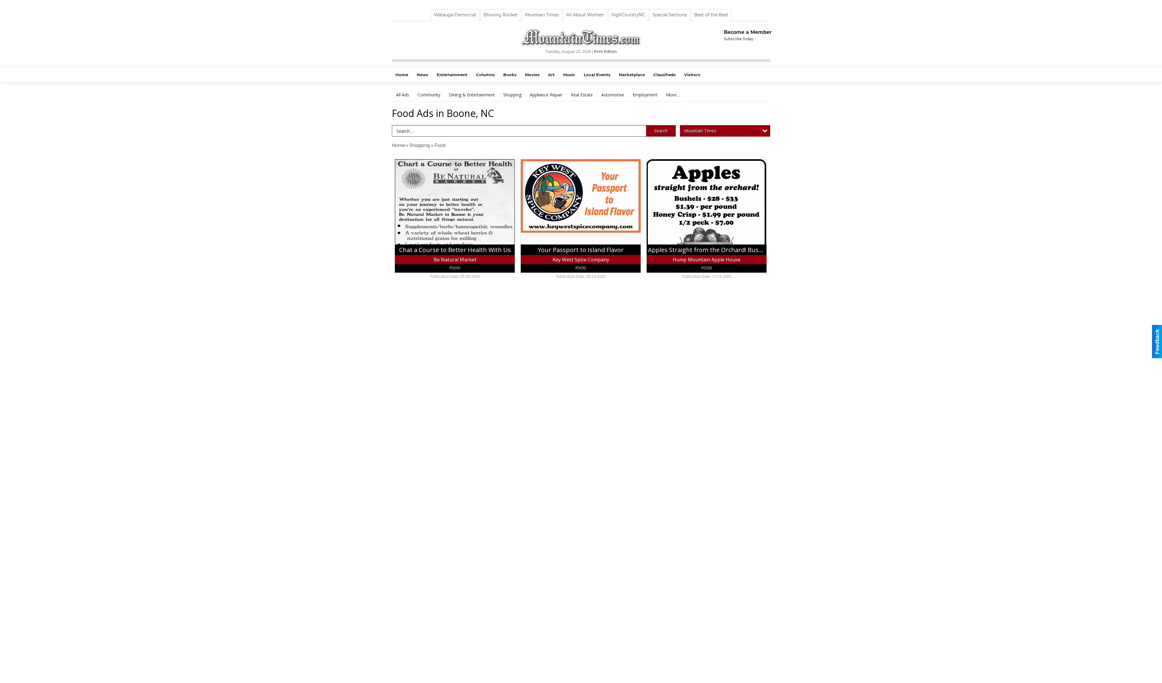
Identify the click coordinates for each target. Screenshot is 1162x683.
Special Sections (669, 15)
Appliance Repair (546, 95)
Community (429, 95)
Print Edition (605, 51)
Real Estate (582, 95)
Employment (645, 95)
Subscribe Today (738, 39)
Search (661, 131)
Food (440, 145)
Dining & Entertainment (472, 95)
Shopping (512, 95)
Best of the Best (711, 15)
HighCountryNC (628, 15)
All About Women (585, 15)
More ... (673, 95)
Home (398, 145)
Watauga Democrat (455, 15)
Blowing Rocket (500, 15)
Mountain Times (542, 15)
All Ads (402, 95)
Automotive (612, 95)
